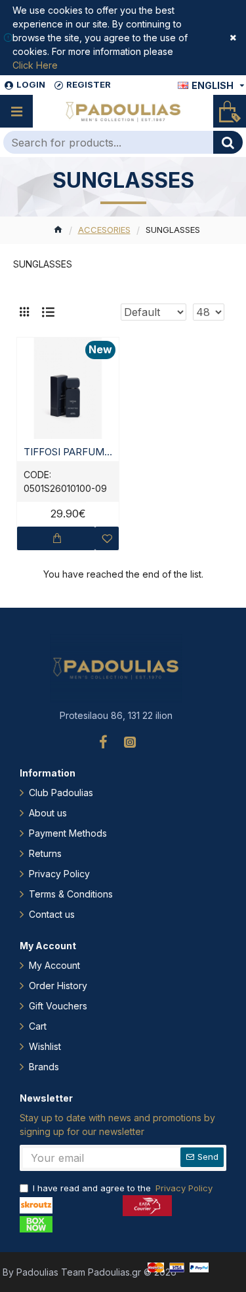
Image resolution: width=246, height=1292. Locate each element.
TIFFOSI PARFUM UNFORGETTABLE (68, 451)
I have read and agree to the (123, 1188)
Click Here (35, 65)
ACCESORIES (104, 229)
